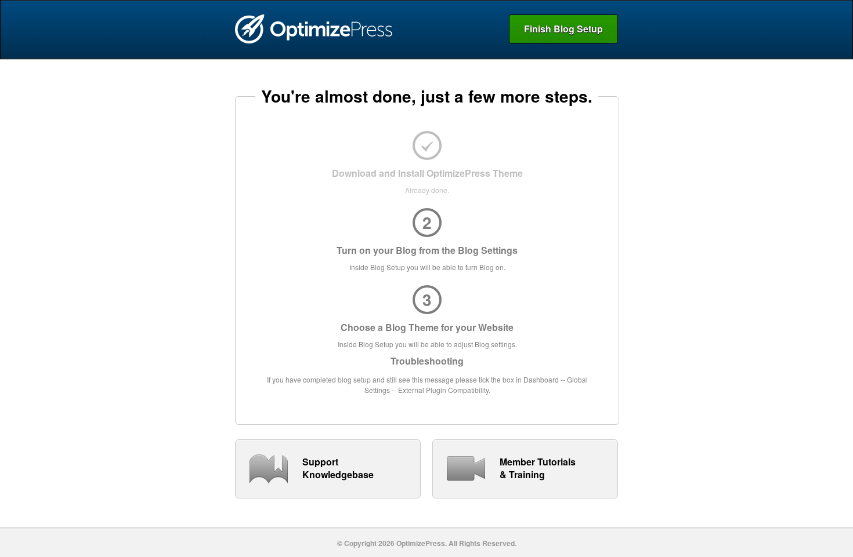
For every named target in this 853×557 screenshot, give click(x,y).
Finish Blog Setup (563, 28)
